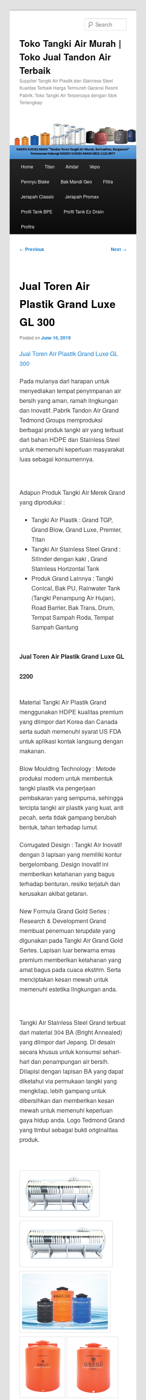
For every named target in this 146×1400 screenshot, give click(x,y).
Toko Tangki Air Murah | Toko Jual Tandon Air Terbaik (70, 57)
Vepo (94, 166)
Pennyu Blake (35, 181)
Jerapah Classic (37, 196)
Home (27, 166)
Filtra (108, 181)
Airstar (72, 166)
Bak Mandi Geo (76, 181)
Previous (31, 249)
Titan (50, 166)
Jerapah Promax (82, 196)
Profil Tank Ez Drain (84, 211)
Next (119, 249)
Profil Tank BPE (36, 211)
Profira (27, 226)
